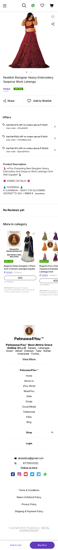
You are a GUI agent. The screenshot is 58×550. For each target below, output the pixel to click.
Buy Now (42, 545)
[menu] (4, 6)
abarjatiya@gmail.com (31, 458)
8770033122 (30, 463)
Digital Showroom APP (34, 529)
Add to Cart (15, 545)
